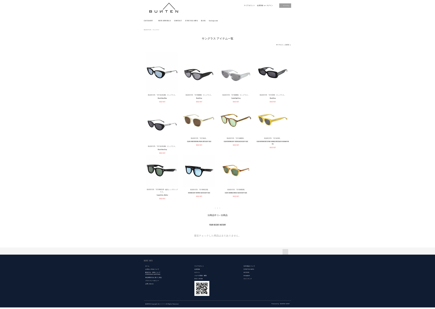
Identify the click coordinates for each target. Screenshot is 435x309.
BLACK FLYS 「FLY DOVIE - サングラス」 (273, 95)
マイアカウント (249, 5)
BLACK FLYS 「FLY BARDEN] (235, 189)
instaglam (247, 275)
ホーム (147, 266)
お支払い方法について (152, 269)
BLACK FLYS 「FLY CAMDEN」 (236, 138)
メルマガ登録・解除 (200, 275)
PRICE (280, 45)
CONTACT (178, 20)
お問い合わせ (149, 283)
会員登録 (260, 5)
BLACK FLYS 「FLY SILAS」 (199, 138)
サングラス (156, 29)
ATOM (201, 278)
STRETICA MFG (191, 20)
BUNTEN (163, 304)
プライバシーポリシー (152, 280)
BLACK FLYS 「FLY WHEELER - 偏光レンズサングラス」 (162, 190)
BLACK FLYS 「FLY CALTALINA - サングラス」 (162, 95)
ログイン (270, 5)
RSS (195, 278)
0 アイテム (286, 5)
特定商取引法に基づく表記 (153, 277)
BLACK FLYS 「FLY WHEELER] (199, 189)
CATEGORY (148, 20)
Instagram (213, 20)
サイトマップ (248, 278)
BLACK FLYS (147, 29)
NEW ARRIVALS (164, 20)
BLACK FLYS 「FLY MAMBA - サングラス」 (199, 95)
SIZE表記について (249, 266)
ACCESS (246, 272)
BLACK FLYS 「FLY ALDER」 (272, 138)
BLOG (203, 20)
